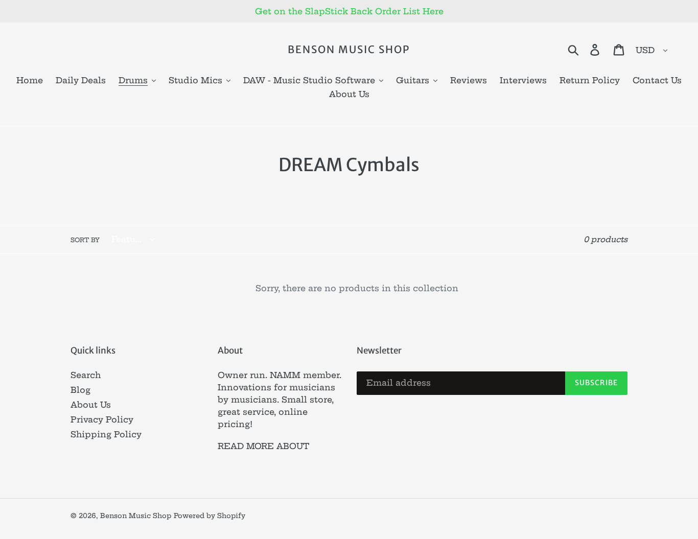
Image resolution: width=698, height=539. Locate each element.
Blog (80, 390)
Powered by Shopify (209, 515)
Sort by (85, 240)
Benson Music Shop (349, 49)
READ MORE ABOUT (263, 446)
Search (86, 375)
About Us (91, 405)
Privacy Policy (102, 419)
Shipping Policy (106, 434)
